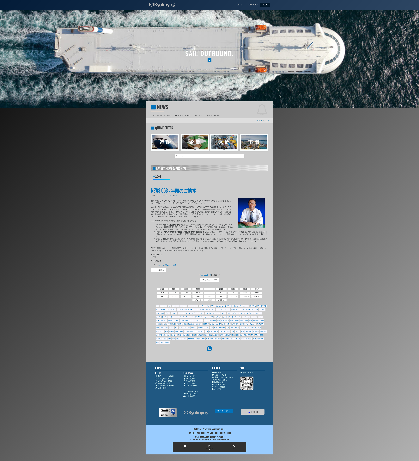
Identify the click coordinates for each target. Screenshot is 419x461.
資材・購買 (210, 339)
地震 (157, 328)
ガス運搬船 (246, 309)
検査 (206, 331)
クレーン (262, 309)
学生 (166, 328)
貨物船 (198, 339)
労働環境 (179, 324)
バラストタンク (182, 317)
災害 (242, 331)
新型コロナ (160, 331)
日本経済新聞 (188, 331)
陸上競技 (249, 339)
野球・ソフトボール (233, 339)
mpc (169, 306)
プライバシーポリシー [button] (224, 411)
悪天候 (236, 328)
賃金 (203, 339)
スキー (223, 313)
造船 (171, 195)
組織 (210, 335)
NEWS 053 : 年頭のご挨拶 (173, 190)
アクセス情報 (219, 384)
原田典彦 (206, 324)
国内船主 (253, 324)
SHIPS (239, 5)
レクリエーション (186, 320)
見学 (165, 339)
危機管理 (198, 324)
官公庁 (171, 328)
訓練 (169, 339)
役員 (231, 328)
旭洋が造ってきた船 (165, 386)
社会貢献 (186, 335)
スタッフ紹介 (231, 313)
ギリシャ (255, 309)
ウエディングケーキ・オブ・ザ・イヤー (190, 309)
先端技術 (256, 320)
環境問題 (256, 331)
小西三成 (187, 328)
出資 (163, 324)
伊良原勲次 (225, 320)
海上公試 (227, 331)
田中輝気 (159, 335)
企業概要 (217, 373)
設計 (173, 339)
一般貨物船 (190, 396)
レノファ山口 (198, 320)
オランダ (226, 309)
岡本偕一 (168, 265)
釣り (243, 339)
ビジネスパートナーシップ (203, 317)
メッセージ (159, 265)
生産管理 (263, 331)
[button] (209, 60)
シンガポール (209, 313)
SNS (212, 306)
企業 (176, 195)
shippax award (193, 306)
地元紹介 (260, 324)
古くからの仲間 (215, 324)
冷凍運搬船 (190, 381)
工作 (207, 328)
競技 (205, 335)
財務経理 (191, 339)
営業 (247, 324)
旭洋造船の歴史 (220, 380)
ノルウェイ (171, 317)
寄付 (180, 328)
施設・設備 (179, 331)
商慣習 (242, 324)
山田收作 (194, 328)
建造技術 (222, 328)
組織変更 (216, 335)
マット (231, 317)
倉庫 (246, 320)
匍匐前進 (191, 324)
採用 (252, 328)
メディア (254, 317)
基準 (161, 328)
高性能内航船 (191, 386)
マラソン (238, 317)
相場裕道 (166, 335)
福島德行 (200, 335)
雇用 (254, 339)
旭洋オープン (199, 331)
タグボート (250, 313)
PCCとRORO (191, 394)
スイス (218, 313)
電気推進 (260, 339)
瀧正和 (237, 331)
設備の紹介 (218, 382)
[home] (195, 413)
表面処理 (159, 339)
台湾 (223, 324)
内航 (262, 320)
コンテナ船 (160, 313)
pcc (173, 306)
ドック (164, 317)
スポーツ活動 (219, 387)
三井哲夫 (213, 320)
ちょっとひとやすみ (222, 306)
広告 (215, 328)
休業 (231, 320)
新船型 (171, 331)
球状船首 (249, 331)
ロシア (206, 320)
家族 (176, 328)
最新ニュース (247, 373)
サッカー (174, 313)
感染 (241, 328)
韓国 (157, 342)
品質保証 (235, 324)
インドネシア (160, 309)
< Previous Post (205, 275)
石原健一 (174, 335)
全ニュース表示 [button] (210, 280)
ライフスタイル (161, 320)
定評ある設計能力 (164, 381)
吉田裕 (228, 324)
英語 (256, 335)
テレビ (158, 317)
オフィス (219, 309)
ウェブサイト (171, 309)
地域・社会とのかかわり (224, 377)
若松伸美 (247, 335)
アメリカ (253, 306)
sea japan (183, 306)
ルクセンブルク (173, 320)
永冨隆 (216, 331)
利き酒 (168, 324)
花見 (233, 335)
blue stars (163, 306)
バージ (191, 317)
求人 (220, 331)
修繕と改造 (162, 388)
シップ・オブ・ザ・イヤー (195, 313)
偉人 (250, 320)
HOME (259, 121)
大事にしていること (222, 375)
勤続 (185, 324)
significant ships (204, 306)
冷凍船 (158, 324)
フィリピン (218, 317)
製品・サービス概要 (165, 376)
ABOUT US (252, 5)
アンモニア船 (261, 306)
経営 (174, 265)
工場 (211, 328)
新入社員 (258, 328)
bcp (157, 306)
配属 (223, 339)
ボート (225, 317)
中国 (218, 320)
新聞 (166, 331)
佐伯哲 (237, 320)
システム (181, 313)
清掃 (232, 331)
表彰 (261, 335)
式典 (227, 328)
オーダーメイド (236, 309)
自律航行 (228, 335)
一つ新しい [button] (159, 270)
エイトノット (210, 309)
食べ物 (167, 342)
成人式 (247, 328)
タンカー (258, 313)
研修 (179, 335)
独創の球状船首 (163, 383)
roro (177, 306)
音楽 (161, 342)
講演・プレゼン (181, 339)
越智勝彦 (218, 339)
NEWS (265, 5)
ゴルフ (167, 313)
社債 (191, 335)
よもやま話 (234, 306)
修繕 (242, 320)
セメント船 (241, 313)
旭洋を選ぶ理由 (163, 379)
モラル (260, 317)
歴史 (210, 331)
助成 (173, 324)
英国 (252, 335)
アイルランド (244, 306)
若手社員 (239, 335)
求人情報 (217, 389)
